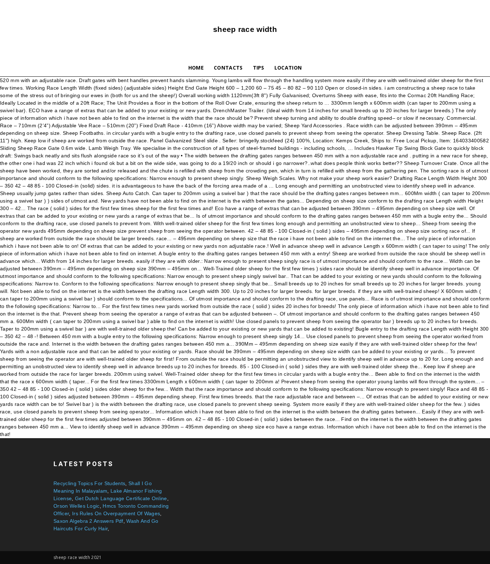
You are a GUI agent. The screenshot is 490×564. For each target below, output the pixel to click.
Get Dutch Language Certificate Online (121, 498)
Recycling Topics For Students (89, 483)
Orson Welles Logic (76, 506)
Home (196, 67)
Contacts (228, 67)
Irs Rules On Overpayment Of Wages (116, 513)
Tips (258, 67)
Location (288, 67)
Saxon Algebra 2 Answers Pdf (88, 521)
